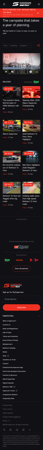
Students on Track (9, 360)
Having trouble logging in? (12, 417)
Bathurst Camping (9, 348)
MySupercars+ (8, 344)
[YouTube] (23, 429)
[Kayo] (7, 260)
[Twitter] (4, 429)
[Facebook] (17, 429)
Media (5, 352)
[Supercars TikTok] (29, 429)
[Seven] (33, 260)
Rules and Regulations (10, 328)
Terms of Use (7, 409)
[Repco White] (21, 247)
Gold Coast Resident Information (14, 371)
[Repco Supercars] (21, 4)
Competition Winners (10, 394)
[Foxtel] (19, 260)
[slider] (21, 68)
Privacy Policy (7, 405)
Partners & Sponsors (10, 375)
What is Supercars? (9, 321)
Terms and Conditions (10, 336)
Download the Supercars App (13, 367)
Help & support (8, 413)
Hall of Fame (7, 332)
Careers (5, 363)
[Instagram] (10, 429)
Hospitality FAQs (8, 398)
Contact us (6, 325)
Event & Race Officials (10, 340)
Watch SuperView (9, 379)
